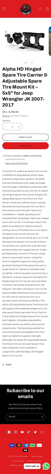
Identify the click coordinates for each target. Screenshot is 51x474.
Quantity (6, 121)
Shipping (5, 116)
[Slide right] (32, 63)
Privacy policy (18, 461)
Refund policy (37, 456)
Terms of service (34, 461)
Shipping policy (16, 465)
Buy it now (25, 146)
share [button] (8, 365)
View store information (16, 163)
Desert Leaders (21, 456)
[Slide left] (19, 63)
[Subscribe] (42, 416)
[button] (3, 9)
